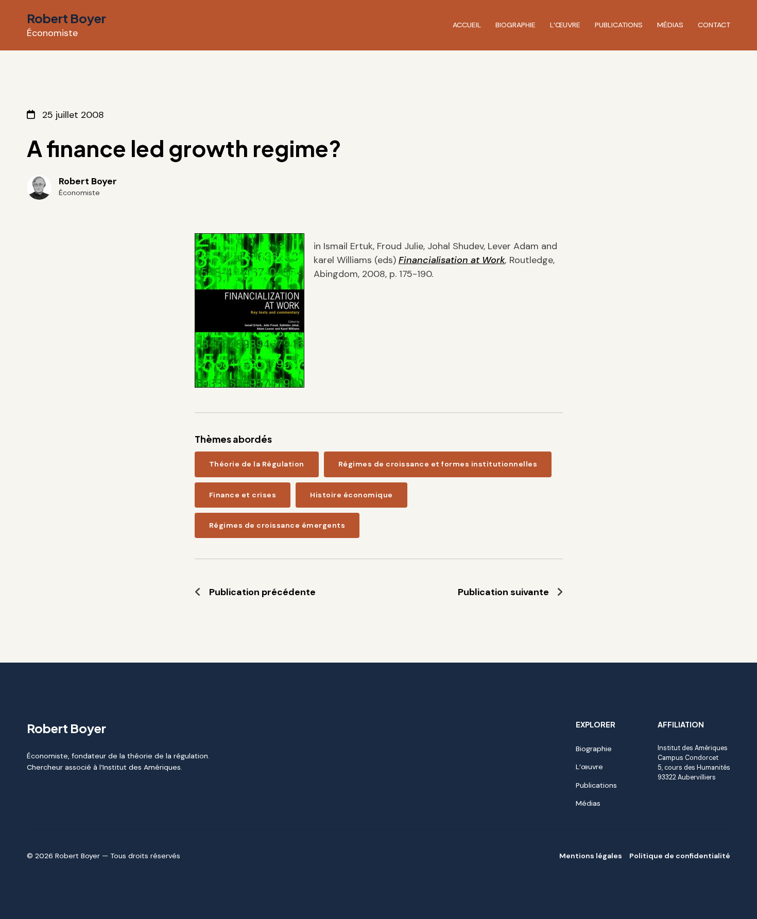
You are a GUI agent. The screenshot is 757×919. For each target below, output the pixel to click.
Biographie (515, 24)
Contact (714, 24)
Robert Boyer (66, 18)
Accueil (467, 24)
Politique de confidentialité (679, 855)
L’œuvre (565, 24)
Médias (670, 24)
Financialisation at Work (452, 260)
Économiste (52, 33)
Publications (619, 24)
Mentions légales (590, 855)
